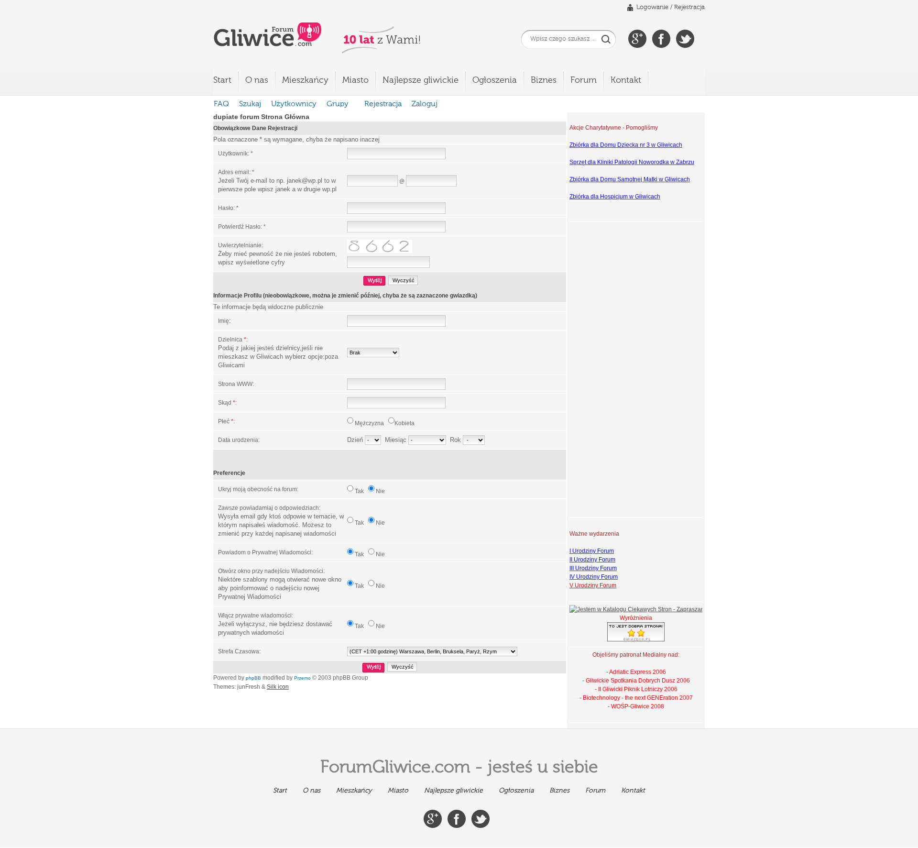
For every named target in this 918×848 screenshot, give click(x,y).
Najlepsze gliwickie (420, 80)
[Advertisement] (607, 368)
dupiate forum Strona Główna (261, 117)
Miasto (355, 80)
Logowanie (652, 7)
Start (222, 80)
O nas (256, 80)
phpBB (253, 678)
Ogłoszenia (494, 80)
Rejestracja (689, 7)
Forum (583, 80)
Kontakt (626, 80)
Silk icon (278, 686)
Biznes (544, 80)
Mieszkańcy (305, 80)
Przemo (302, 678)
